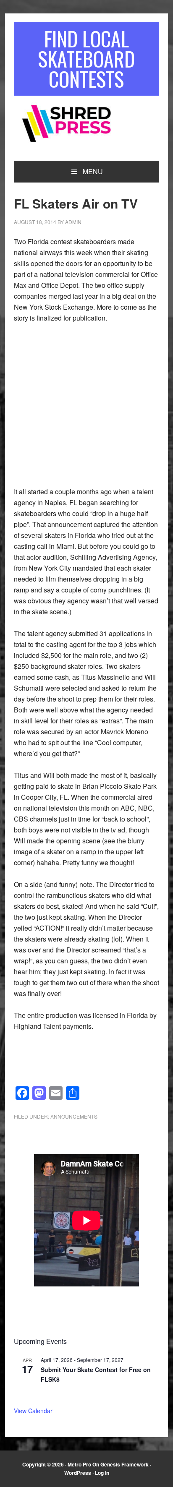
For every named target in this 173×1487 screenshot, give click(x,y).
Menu (93, 171)
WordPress (77, 1473)
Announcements (73, 1116)
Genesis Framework (124, 1464)
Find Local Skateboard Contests (86, 58)
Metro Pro (79, 1464)
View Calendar (33, 1410)
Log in (102, 1473)
